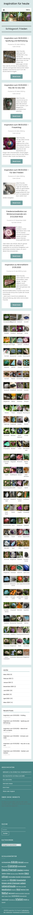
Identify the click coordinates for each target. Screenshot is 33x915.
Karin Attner (16, 46)
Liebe (17, 886)
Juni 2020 (6, 690)
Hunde (18, 877)
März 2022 (6, 674)
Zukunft (3, 902)
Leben (23, 883)
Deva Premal (9, 869)
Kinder (13, 880)
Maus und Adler (22, 886)
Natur (5, 893)
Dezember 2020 (8, 686)
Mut (18, 889)
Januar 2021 (7, 682)
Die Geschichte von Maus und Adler (14, 776)
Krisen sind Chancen (11, 883)
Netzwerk (11, 893)
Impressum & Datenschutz (21, 912)
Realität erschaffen (19, 893)
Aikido (14, 862)
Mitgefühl (14, 889)
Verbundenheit (23, 896)
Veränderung (12, 899)
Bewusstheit (4, 866)
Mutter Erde (25, 890)
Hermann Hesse (8, 783)
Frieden (20, 870)
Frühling (26, 870)
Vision (19, 899)
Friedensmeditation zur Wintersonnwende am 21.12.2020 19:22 (16, 214)
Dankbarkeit (22, 866)
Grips (8, 873)
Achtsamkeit (6, 862)
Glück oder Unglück (9, 791)
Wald (25, 900)
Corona (12, 866)
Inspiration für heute (16, 3)
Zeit (28, 899)
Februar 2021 (7, 678)
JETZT (8, 880)
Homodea (12, 877)
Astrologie (26, 862)
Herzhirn (21, 873)
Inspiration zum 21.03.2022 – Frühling (14, 715)
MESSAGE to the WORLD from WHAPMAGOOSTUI (17, 772)
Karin (24, 271)
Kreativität (21, 880)
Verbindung (15, 896)
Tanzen (6, 896)
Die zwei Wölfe (7, 780)
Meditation (6, 889)
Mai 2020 (6, 694)
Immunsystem (25, 877)
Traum (9, 896)
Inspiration (4, 880)
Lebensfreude (8, 886)
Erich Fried (6, 787)
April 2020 (6, 698)
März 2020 (6, 702)
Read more (16, 76)
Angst (20, 862)
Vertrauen (5, 900)
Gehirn (4, 873)
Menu (28, 10)
